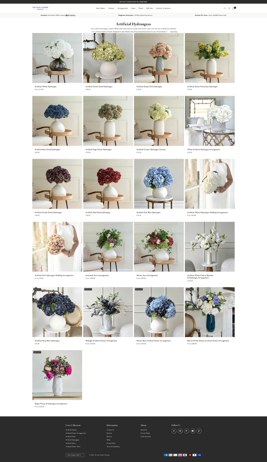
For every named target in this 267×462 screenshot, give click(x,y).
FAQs (108, 440)
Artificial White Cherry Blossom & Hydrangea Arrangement (200, 276)
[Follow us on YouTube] (192, 431)
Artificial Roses (71, 443)
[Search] (225, 8)
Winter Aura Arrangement (147, 275)
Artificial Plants (71, 436)
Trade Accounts (146, 436)
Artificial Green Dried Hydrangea (99, 86)
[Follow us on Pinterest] (186, 431)
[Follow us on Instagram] (180, 431)
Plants (141, 8)
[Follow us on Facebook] (174, 431)
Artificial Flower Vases (73, 446)
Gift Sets (149, 8)
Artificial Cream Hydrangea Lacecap (151, 149)
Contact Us (110, 430)
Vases (133, 8)
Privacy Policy (111, 443)
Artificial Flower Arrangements (76, 433)
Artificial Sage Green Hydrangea (98, 149)
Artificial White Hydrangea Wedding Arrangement (207, 212)
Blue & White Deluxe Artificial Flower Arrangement (208, 341)
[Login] (229, 8)
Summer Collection (163, 8)
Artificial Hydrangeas (72, 440)
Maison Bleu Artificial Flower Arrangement (154, 341)
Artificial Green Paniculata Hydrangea (202, 86)
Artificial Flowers (71, 430)
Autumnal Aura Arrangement (97, 275)
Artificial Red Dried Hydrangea (98, 212)
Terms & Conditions (113, 446)
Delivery (109, 433)
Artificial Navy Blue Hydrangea (47, 341)
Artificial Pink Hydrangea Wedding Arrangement (54, 275)
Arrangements (123, 8)
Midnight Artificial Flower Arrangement (101, 341)
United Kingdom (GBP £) (74, 455)
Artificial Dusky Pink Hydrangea (149, 86)
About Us (144, 430)
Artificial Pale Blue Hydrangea (148, 212)
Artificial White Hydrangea (45, 86)
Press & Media (145, 433)
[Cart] (234, 8)
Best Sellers (100, 8)
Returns (109, 436)
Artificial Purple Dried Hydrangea (48, 212)
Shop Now (143, 2)
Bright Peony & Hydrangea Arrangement (51, 404)
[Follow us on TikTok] (199, 431)
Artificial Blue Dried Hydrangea (47, 149)
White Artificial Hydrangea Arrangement (203, 149)
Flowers (111, 8)
